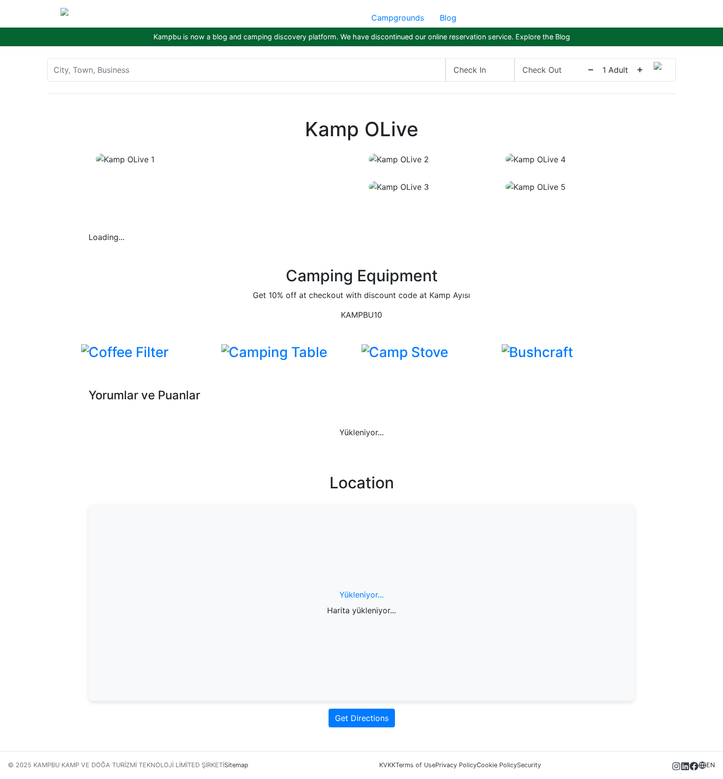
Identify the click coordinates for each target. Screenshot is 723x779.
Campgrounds (397, 18)
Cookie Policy (497, 765)
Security (529, 765)
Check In (469, 70)
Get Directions (362, 718)
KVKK (387, 765)
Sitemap (236, 765)
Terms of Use (415, 765)
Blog (448, 18)
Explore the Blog (542, 36)
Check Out (542, 70)
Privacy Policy (456, 765)
